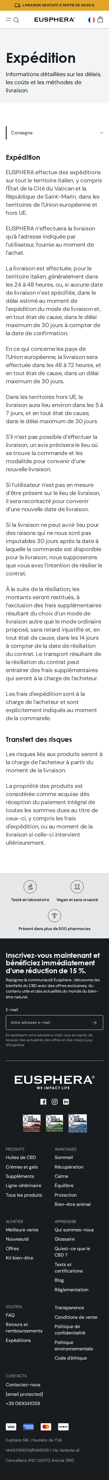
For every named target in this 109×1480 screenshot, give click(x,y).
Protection (66, 1195)
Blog (59, 1280)
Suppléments (20, 1176)
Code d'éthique (71, 1358)
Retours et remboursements (24, 1327)
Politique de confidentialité (70, 1329)
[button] (91, 19)
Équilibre (64, 1185)
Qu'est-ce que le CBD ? (72, 1252)
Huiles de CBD (21, 1157)
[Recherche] (16, 20)
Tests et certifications (69, 1267)
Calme (61, 1176)
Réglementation (71, 1290)
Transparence (69, 1308)
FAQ (10, 1315)
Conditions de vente (76, 1317)
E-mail (12, 1009)
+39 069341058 (23, 1403)
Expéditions (18, 1340)
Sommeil (64, 1157)
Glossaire (65, 1239)
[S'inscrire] (94, 1022)
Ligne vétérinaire (23, 1185)
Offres (12, 1249)
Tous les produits (24, 1195)
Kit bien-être (19, 1258)
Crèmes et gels (22, 1167)
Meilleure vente (22, 1230)
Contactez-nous (23, 1385)
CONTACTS (16, 1375)
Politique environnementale (74, 1345)
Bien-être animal (73, 1204)
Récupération (69, 1167)
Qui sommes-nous (74, 1230)
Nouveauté (17, 1239)
